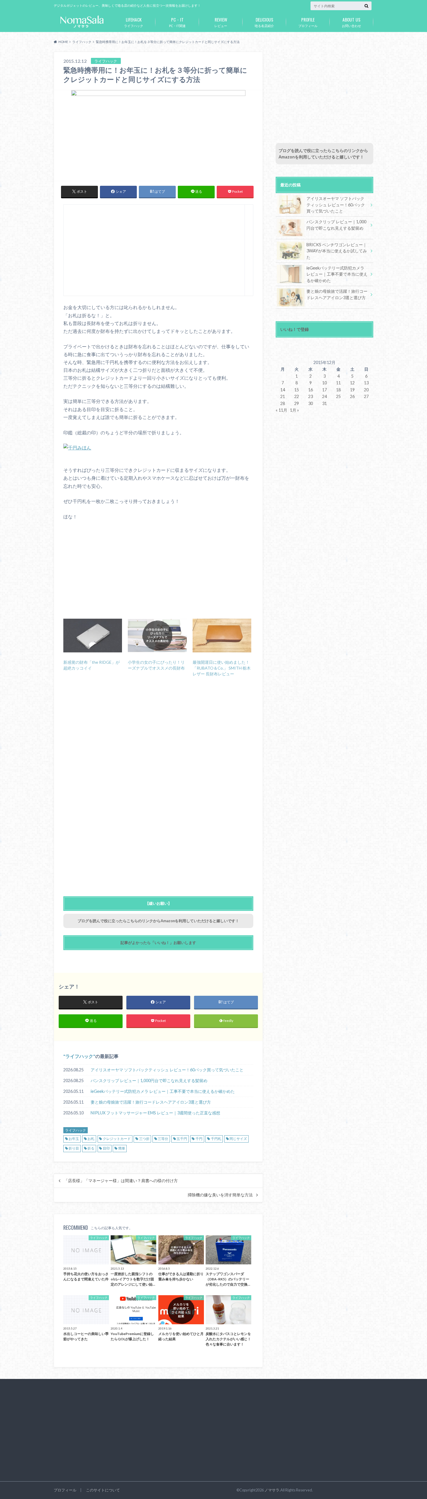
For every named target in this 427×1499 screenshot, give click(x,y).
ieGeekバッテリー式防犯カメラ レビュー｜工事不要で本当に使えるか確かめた (163, 1091)
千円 (198, 1138)
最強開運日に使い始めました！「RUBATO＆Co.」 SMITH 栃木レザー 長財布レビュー (222, 668)
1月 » (294, 410)
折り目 (74, 1148)
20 (366, 389)
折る (90, 1148)
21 (282, 396)
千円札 (216, 1138)
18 (338, 389)
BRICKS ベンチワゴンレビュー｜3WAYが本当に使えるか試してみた (336, 251)
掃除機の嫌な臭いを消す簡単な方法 (220, 1195)
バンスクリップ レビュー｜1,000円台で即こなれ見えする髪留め (149, 1080)
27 (366, 396)
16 (310, 389)
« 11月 (281, 410)
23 (310, 396)
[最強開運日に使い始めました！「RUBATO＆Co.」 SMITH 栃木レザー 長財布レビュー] (222, 635)
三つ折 (144, 1138)
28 (282, 403)
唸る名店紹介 (264, 21)
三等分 (163, 1138)
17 (324, 389)
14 (282, 389)
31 (324, 403)
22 (296, 396)
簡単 (121, 1148)
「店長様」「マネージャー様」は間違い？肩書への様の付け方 (121, 1180)
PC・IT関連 (177, 21)
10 (324, 382)
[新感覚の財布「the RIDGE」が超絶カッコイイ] (92, 635)
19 (352, 389)
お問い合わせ (351, 21)
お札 (90, 1138)
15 (296, 389)
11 (338, 382)
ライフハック (133, 21)
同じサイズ (238, 1138)
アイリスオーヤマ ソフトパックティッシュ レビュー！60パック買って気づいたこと (167, 1069)
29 (296, 403)
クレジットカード (117, 1138)
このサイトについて (103, 1490)
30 (310, 403)
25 (338, 396)
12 (352, 382)
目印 (106, 1148)
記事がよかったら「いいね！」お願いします (158, 942)
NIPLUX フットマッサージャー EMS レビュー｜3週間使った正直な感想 (155, 1112)
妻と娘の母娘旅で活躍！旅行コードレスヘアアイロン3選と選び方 (151, 1102)
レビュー (220, 21)
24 (324, 396)
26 (352, 396)
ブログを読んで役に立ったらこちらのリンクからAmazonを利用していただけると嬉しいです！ (158, 920)
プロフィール (307, 21)
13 (366, 382)
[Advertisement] (154, 252)
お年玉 (74, 1138)
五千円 (182, 1138)
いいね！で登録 (294, 329)
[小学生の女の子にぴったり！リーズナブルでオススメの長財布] (157, 635)
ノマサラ (271, 1490)
